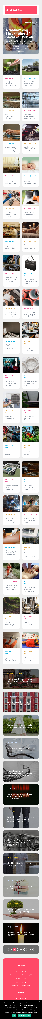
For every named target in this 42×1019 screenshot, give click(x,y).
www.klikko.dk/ (23, 986)
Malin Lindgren (31, 24)
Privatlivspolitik (24, 1015)
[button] (19, 51)
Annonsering (21, 998)
